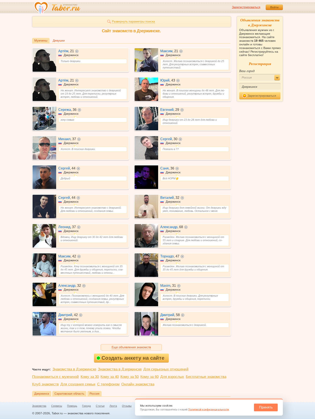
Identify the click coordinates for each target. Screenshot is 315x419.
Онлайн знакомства (137, 384)
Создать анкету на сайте (133, 358)
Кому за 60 (149, 377)
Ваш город (247, 70)
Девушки (59, 40)
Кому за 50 (129, 377)
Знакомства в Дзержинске (74, 369)
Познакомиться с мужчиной (55, 377)
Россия (94, 393)
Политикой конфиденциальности (208, 409)
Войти (274, 7)
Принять (266, 407)
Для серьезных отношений (166, 369)
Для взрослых (172, 377)
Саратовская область (69, 393)
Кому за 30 (90, 377)
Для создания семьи (77, 384)
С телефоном (108, 384)
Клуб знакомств (45, 384)
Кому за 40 (109, 377)
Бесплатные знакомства (206, 377)
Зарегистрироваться (246, 7)
